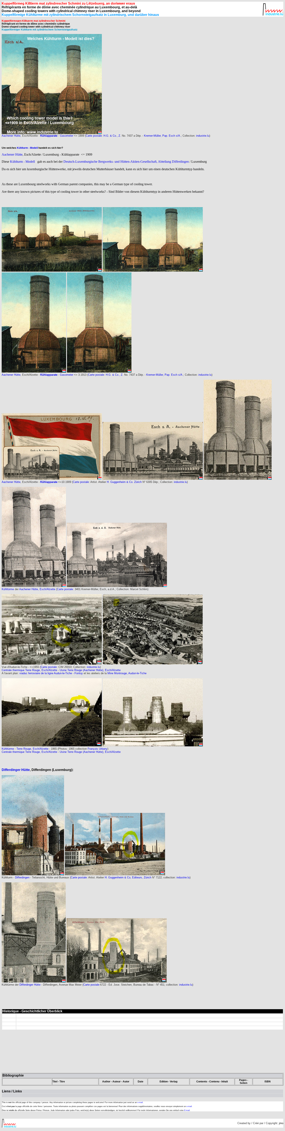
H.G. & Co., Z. (112, 135)
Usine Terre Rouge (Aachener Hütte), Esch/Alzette (90, 670)
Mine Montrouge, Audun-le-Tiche (126, 673)
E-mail (187, 1110)
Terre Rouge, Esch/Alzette (32, 748)
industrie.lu (202, 135)
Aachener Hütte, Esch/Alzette (37, 589)
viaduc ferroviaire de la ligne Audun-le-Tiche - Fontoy (51, 673)
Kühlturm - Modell (27, 147)
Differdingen (22, 877)
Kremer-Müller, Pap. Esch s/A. (162, 135)
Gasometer (66, 135)
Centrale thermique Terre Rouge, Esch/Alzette (29, 670)
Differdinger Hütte (16, 770)
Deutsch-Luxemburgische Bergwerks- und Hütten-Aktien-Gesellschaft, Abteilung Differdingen (126, 161)
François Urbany (97, 748)
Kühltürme (8, 589)
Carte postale (94, 135)
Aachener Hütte (11, 135)
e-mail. (140, 1102)
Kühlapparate (48, 135)
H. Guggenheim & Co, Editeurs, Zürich (128, 877)
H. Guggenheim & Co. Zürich (124, 482)
